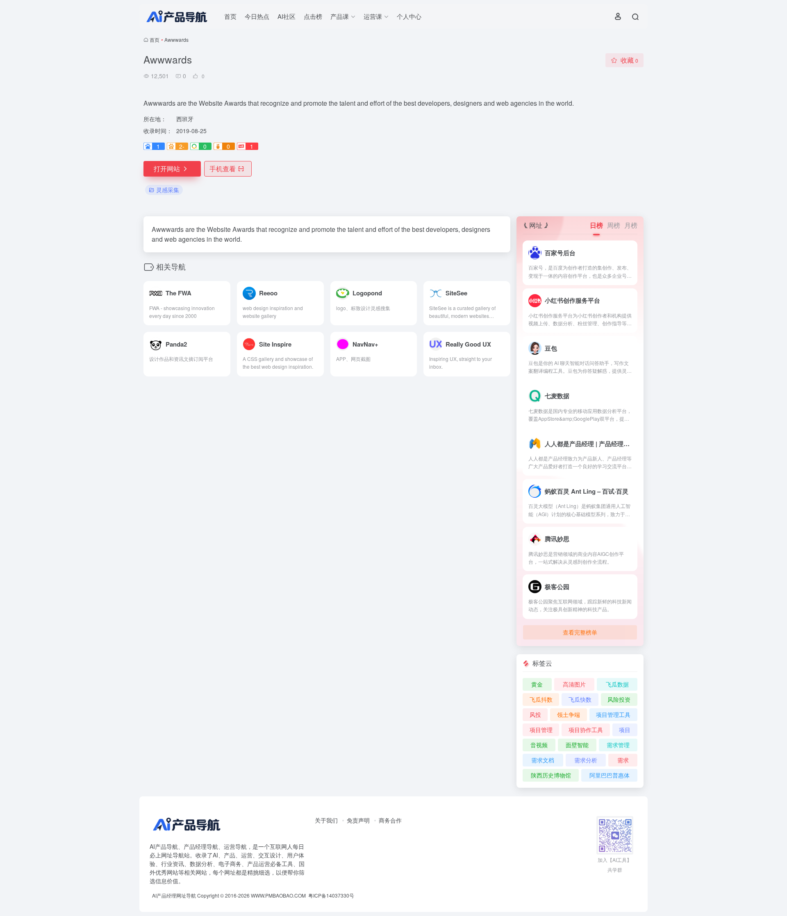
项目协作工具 (586, 730)
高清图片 (574, 684)
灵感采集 (167, 190)
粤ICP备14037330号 (331, 895)
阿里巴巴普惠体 (609, 775)
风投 (535, 714)
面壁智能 (577, 745)
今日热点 (257, 16)
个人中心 (409, 16)
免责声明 (358, 820)
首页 (230, 16)
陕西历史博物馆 (551, 775)
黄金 (537, 684)
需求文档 (542, 760)
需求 (623, 760)
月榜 (630, 225)
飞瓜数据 (617, 684)
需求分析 (585, 760)
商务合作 (390, 820)
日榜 (596, 225)
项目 (624, 730)
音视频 (539, 745)
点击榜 (313, 16)
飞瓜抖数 (541, 699)
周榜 (613, 225)
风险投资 (618, 699)
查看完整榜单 (580, 632)
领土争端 (568, 714)
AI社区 (286, 16)
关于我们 (326, 820)
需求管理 (618, 745)
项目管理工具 (613, 714)
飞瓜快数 (580, 699)
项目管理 (541, 730)
